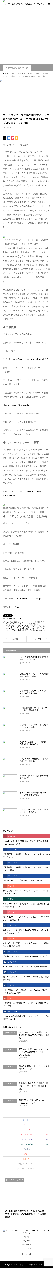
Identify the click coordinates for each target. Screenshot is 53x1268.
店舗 (18, 625)
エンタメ (26, 1130)
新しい (28, 628)
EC (44, 624)
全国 (15, 622)
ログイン (26, 1237)
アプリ (18, 628)
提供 (30, 630)
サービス (22, 627)
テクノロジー (26, 1120)
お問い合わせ (26, 1244)
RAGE (14, 624)
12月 (19, 624)
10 (25, 622)
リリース (37, 625)
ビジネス (26, 1149)
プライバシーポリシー (26, 1248)
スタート (9, 630)
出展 (38, 630)
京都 (23, 628)
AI (29, 625)
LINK (22, 625)
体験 (34, 630)
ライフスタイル (26, 1144)
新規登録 (26, 1241)
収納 (26, 625)
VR (13, 630)
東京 (34, 622)
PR (41, 624)
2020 (7, 622)
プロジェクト (39, 628)
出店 (19, 630)
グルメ (26, 1154)
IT (38, 624)
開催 (27, 630)
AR (32, 625)
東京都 (8, 625)
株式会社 (34, 624)
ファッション (26, 1139)
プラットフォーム (32, 627)
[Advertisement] (26, 36)
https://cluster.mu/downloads (16, 405)
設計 (12, 625)
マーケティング (13, 627)
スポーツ (26, 1159)
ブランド (29, 622)
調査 (38, 622)
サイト (13, 628)
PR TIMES (14, 607)
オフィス (9, 624)
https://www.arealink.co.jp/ (29, 598)
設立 (21, 622)
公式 (32, 628)
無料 (23, 630)
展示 (42, 622)
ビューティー (26, 1134)
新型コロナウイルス (26, 1164)
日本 (11, 622)
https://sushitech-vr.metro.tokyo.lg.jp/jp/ (30, 359)
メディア (25, 624)
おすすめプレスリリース (17, 68)
